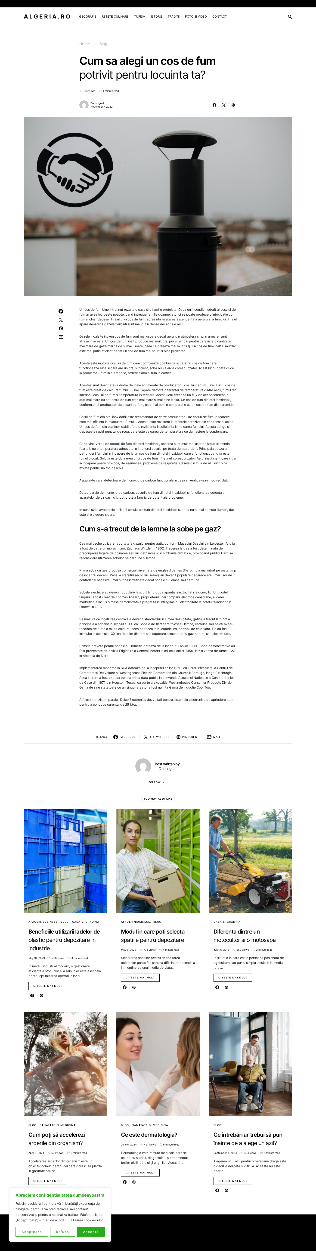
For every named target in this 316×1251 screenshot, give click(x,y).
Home (84, 43)
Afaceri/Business (43, 921)
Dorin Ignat (97, 103)
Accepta (91, 1232)
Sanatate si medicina (58, 1125)
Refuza (62, 1232)
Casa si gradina (85, 921)
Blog (103, 43)
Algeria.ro (48, 16)
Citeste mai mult (47, 985)
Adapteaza (32, 1232)
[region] (60, 1215)
